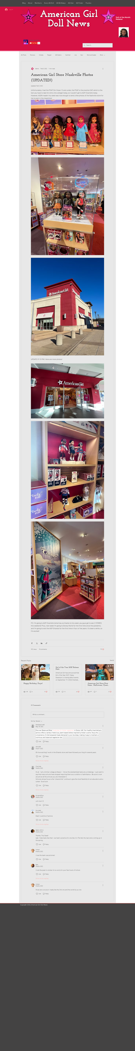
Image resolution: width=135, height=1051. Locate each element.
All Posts (23, 55)
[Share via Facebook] (32, 643)
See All (112, 660)
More (101, 55)
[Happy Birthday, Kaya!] (35, 672)
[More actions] (103, 69)
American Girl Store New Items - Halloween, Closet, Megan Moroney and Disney (99, 684)
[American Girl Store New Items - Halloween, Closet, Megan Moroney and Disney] (99, 672)
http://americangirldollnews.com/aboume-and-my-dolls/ (42, 1011)
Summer (68, 55)
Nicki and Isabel (91, 55)
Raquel (49, 55)
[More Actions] (103, 726)
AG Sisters (58, 55)
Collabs (41, 55)
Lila (76, 55)
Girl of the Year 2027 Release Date (67, 668)
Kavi (82, 55)
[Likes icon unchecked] (37, 741)
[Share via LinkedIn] (41, 643)
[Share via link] (46, 643)
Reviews (32, 55)
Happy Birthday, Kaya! (33, 683)
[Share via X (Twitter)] (37, 643)
